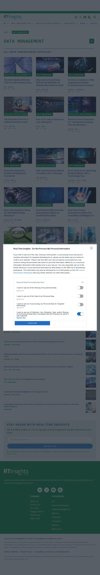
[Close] (92, 249)
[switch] (80, 287)
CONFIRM (32, 323)
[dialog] (50, 287)
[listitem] (50, 282)
